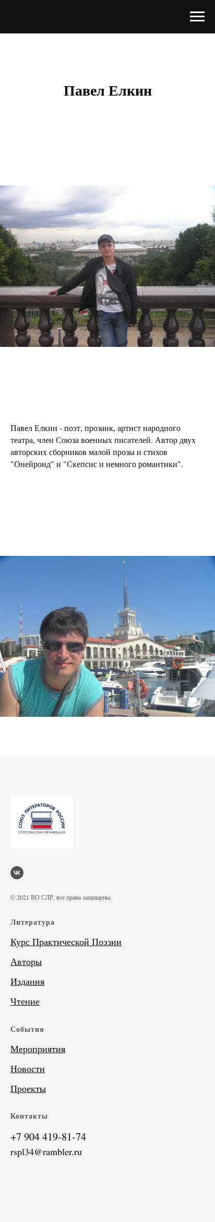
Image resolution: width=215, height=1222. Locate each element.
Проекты (28, 1088)
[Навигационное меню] (197, 16)
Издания (27, 981)
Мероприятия (37, 1048)
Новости (27, 1068)
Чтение (25, 1001)
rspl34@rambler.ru (46, 1151)
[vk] (16, 872)
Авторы (26, 961)
